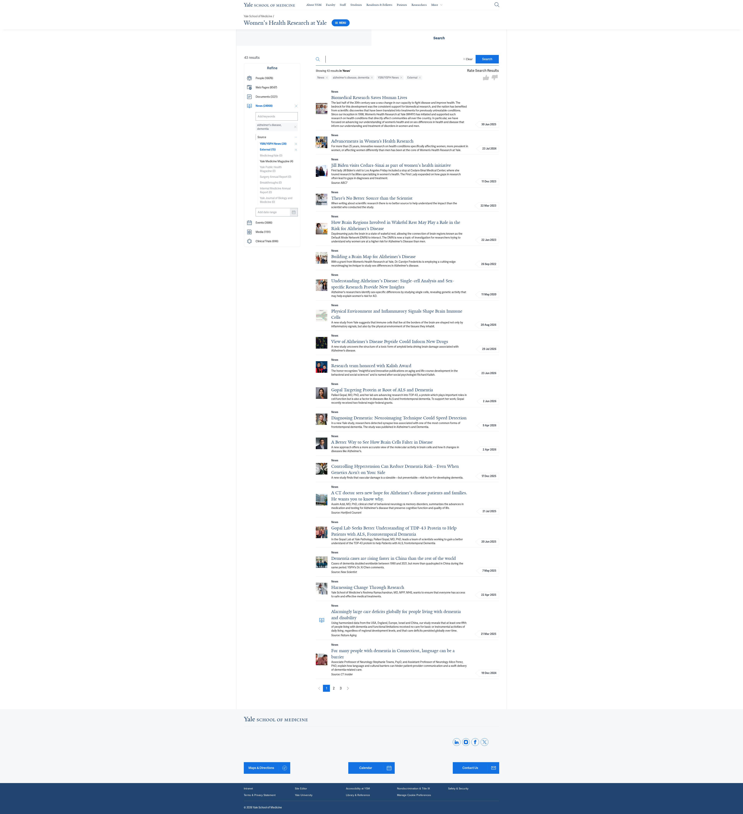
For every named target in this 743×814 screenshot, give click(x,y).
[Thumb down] (494, 77)
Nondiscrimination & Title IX (413, 788)
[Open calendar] (294, 212)
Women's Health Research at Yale (285, 22)
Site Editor (301, 788)
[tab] (439, 37)
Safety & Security (458, 788)
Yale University (303, 795)
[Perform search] (497, 5)
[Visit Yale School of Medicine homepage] (276, 720)
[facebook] (475, 742)
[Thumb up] (486, 77)
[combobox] (277, 116)
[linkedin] (457, 742)
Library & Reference (358, 795)
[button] (272, 78)
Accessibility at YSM (358, 788)
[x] (484, 742)
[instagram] (466, 742)
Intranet (248, 788)
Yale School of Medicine (258, 16)
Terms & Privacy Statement (260, 795)
